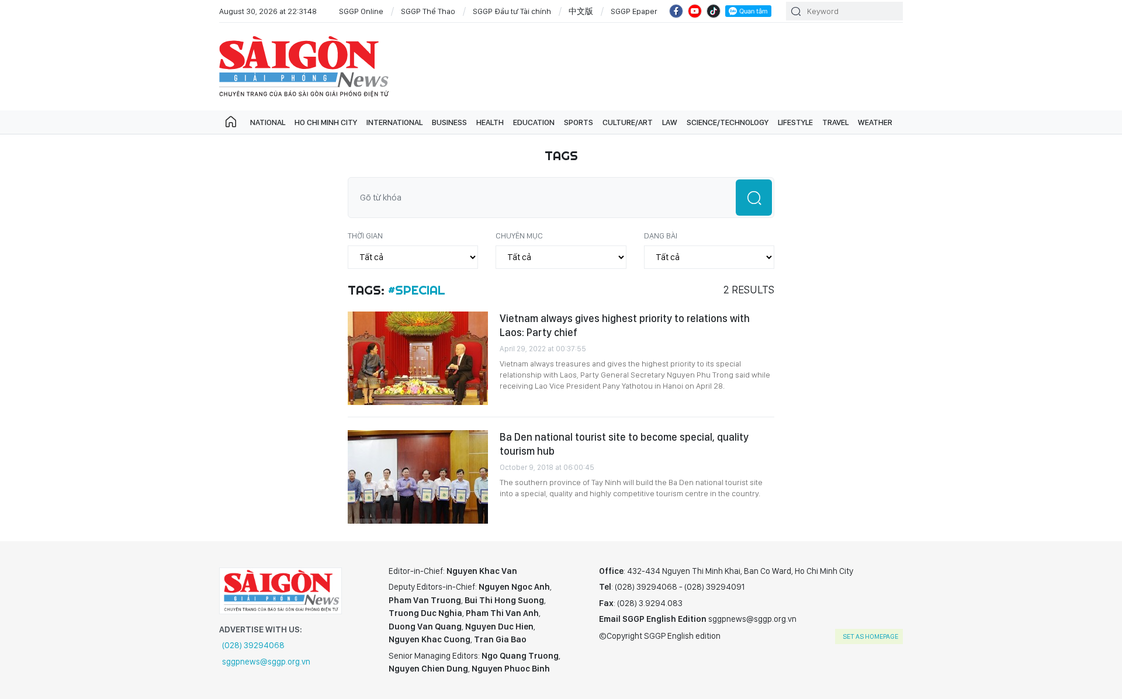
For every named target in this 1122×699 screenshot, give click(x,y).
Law (669, 122)
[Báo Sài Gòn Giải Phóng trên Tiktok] (714, 11)
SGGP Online (361, 11)
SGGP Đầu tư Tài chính (512, 11)
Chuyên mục (519, 235)
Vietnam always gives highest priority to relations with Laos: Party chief (625, 325)
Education (534, 122)
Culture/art (627, 122)
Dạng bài (660, 235)
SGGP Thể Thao (428, 11)
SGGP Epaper (634, 11)
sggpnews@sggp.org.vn (266, 661)
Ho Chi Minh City (326, 122)
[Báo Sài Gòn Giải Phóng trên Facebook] (676, 11)
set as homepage (870, 636)
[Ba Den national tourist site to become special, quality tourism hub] (418, 477)
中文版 (581, 11)
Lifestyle (795, 122)
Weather (875, 122)
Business (449, 122)
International (394, 122)
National (267, 122)
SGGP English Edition (304, 66)
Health (490, 122)
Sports (578, 122)
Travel (835, 122)
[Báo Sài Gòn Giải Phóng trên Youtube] (695, 11)
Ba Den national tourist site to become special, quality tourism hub (624, 444)
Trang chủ (231, 122)
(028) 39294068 (253, 645)
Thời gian (365, 235)
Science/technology (727, 122)
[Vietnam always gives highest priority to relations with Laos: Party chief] (418, 358)
